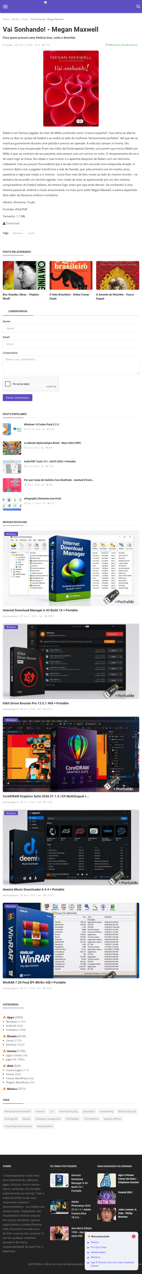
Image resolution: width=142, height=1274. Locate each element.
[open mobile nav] (5, 6)
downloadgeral (10, 616)
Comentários (17, 311)
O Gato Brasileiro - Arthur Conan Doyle (69, 296)
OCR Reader (72, 1118)
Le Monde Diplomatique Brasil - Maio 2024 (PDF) (52, 442)
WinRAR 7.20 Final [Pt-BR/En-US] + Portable (34, 982)
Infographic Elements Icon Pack (42, 498)
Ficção (31, 233)
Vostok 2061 (125, 1192)
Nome (6, 321)
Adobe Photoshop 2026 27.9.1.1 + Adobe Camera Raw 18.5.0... (81, 1209)
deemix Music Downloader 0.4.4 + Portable (33, 889)
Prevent (40, 1111)
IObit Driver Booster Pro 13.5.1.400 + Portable (36, 703)
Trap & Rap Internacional (18, 1126)
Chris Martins (91, 1118)
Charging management (48, 1118)
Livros (25, 19)
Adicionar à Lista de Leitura (122, 44)
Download (12, 223)
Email (6, 337)
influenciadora (45, 1126)
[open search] (137, 6)
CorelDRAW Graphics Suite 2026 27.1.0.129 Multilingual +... (46, 796)
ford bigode (11, 1118)
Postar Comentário (17, 397)
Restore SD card (127, 1111)
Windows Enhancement (18, 1111)
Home (6, 19)
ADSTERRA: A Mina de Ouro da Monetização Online (60, 1264)
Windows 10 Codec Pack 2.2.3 (41, 424)
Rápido (26, 1118)
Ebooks (15, 19)
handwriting (106, 1111)
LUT (52, 1111)
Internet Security (68, 1111)
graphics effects (112, 1118)
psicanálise (89, 1111)
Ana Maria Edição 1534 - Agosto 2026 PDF (81, 1232)
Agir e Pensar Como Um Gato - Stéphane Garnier (128, 1179)
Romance (18, 233)
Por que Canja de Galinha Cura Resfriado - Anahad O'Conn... (59, 480)
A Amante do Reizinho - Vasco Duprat (115, 296)
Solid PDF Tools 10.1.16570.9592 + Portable (50, 461)
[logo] (71, 6)
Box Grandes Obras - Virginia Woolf (21, 296)
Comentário (10, 353)
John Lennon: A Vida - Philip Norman (127, 1213)
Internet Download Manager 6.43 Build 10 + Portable (40, 610)
